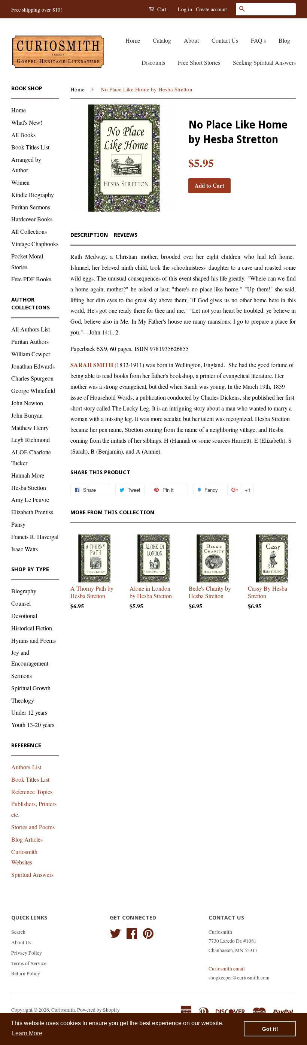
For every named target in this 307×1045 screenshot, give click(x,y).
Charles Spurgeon (32, 378)
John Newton (27, 403)
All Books (23, 135)
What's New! (26, 122)
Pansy (18, 524)
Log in (185, 9)
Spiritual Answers (32, 874)
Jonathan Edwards (33, 366)
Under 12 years (29, 712)
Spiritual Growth (31, 688)
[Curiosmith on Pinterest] (148, 932)
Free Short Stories (199, 62)
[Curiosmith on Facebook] (131, 932)
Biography (23, 591)
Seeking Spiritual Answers (264, 62)
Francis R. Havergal (34, 536)
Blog (284, 40)
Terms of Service (28, 963)
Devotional (24, 616)
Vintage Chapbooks (34, 244)
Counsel (21, 603)
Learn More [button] (27, 1033)
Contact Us (225, 40)
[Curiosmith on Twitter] (115, 932)
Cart (161, 9)
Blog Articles (27, 839)
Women (20, 182)
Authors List (26, 767)
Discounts (153, 62)
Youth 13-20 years (32, 725)
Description (89, 234)
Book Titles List (30, 147)
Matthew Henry (30, 427)
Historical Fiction (31, 628)
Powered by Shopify (98, 1009)
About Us (21, 942)
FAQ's (258, 40)
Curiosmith (63, 1009)
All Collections (29, 231)
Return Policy (25, 973)
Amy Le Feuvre (30, 499)
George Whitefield (33, 390)
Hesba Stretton (28, 487)
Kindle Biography (32, 195)
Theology (22, 700)
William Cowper (30, 354)
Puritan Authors (30, 341)
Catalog (162, 40)
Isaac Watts (24, 549)
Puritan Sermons (30, 207)
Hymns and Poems (33, 640)
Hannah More (27, 475)
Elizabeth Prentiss (32, 512)
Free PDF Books (31, 279)
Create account (211, 9)
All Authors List (30, 329)
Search (18, 932)
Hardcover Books (31, 219)
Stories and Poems (33, 827)
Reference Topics (31, 792)
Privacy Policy (26, 952)
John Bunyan (27, 415)
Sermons (21, 675)
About (191, 40)
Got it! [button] (270, 1029)
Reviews (125, 234)
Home (132, 40)
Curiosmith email (227, 968)
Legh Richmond (30, 439)
